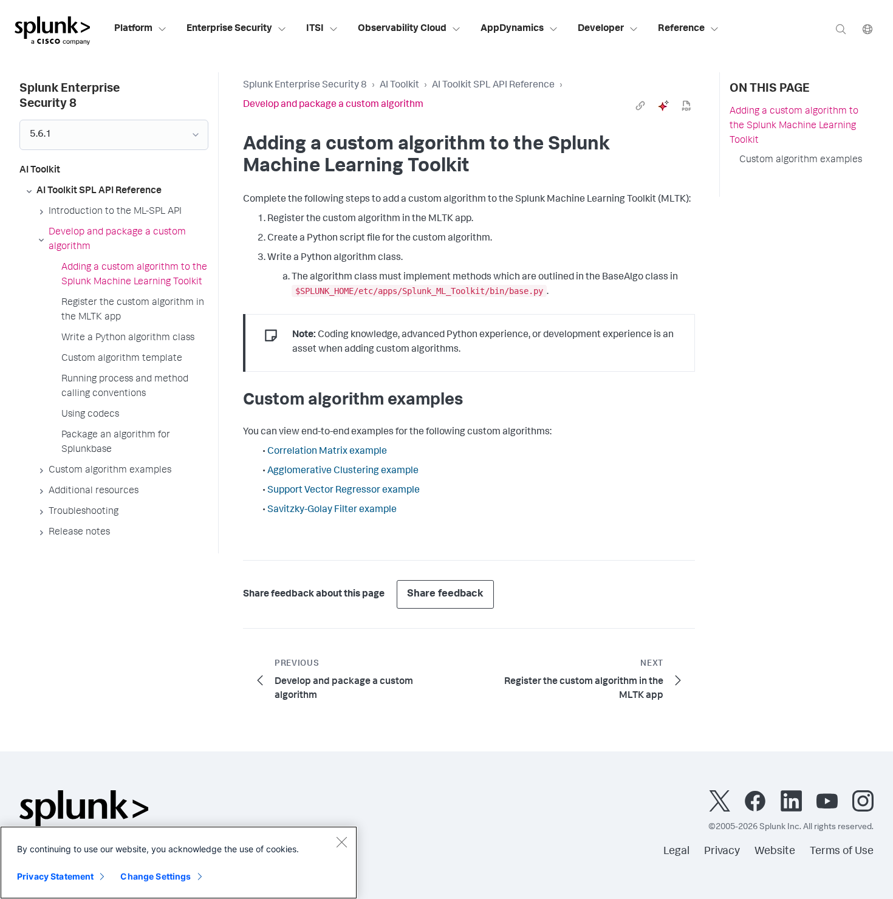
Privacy (722, 851)
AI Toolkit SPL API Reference (493, 86)
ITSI (315, 29)
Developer (601, 29)
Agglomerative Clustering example (343, 471)
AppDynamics (512, 29)
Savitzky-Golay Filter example (332, 510)
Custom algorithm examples (800, 160)
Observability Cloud (402, 29)
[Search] (841, 29)
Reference (681, 29)
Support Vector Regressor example (343, 491)
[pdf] (686, 105)
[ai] (663, 105)
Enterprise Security (229, 29)
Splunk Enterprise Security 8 (305, 86)
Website (774, 851)
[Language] (867, 29)
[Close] (341, 842)
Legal (676, 851)
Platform (133, 29)
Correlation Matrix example (327, 452)
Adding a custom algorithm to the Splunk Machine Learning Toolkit (794, 126)
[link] (640, 105)
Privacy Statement (55, 876)
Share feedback (445, 594)
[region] (178, 862)
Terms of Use (842, 851)
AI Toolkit (399, 86)
